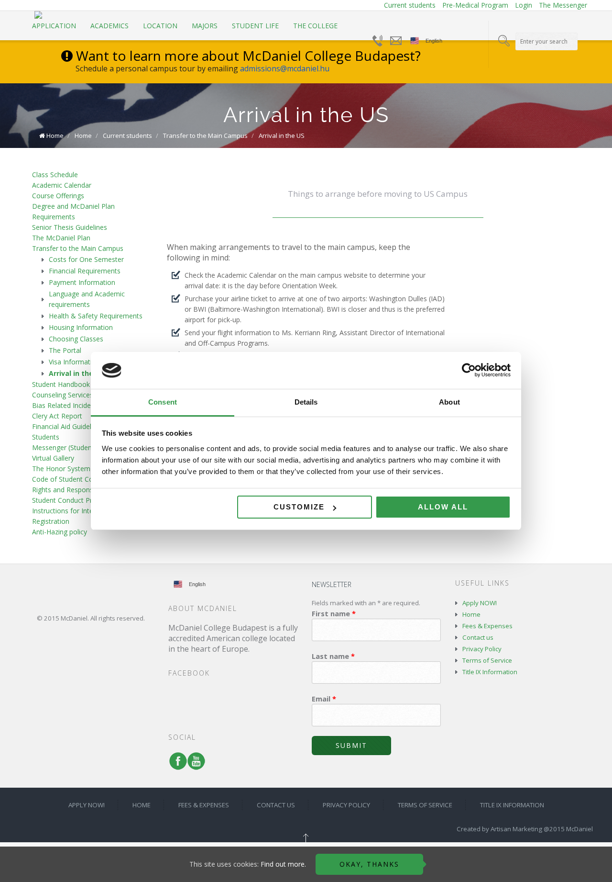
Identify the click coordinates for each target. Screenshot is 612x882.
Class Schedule (55, 174)
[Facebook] (176, 765)
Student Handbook (61, 384)
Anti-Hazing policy (59, 531)
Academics (109, 25)
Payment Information (82, 282)
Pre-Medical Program (475, 5)
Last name (333, 656)
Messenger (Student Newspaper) (83, 447)
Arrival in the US (282, 135)
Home (55, 135)
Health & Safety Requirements (95, 315)
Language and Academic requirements (87, 299)
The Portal (65, 350)
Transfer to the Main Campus (205, 135)
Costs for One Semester (86, 259)
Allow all (443, 507)
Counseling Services (62, 394)
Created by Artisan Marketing (499, 829)
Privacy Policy (482, 649)
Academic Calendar (61, 185)
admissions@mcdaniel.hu (284, 68)
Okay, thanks (369, 864)
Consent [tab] (162, 402)
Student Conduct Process (71, 500)
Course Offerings (58, 195)
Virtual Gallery (53, 458)
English (434, 41)
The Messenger (563, 5)
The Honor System (61, 468)
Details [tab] (306, 402)
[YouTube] (194, 765)
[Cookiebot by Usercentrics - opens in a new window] (469, 370)
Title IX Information (489, 671)
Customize (299, 507)
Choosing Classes (76, 338)
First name (334, 613)
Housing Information (81, 327)
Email (324, 698)
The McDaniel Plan (61, 237)
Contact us (477, 637)
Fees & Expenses (487, 626)
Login (523, 5)
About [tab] (449, 402)
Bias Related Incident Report (76, 405)
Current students (410, 5)
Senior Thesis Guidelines (69, 227)
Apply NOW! (479, 603)
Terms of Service (487, 660)
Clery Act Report (57, 415)
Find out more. (283, 864)
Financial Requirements (84, 270)
